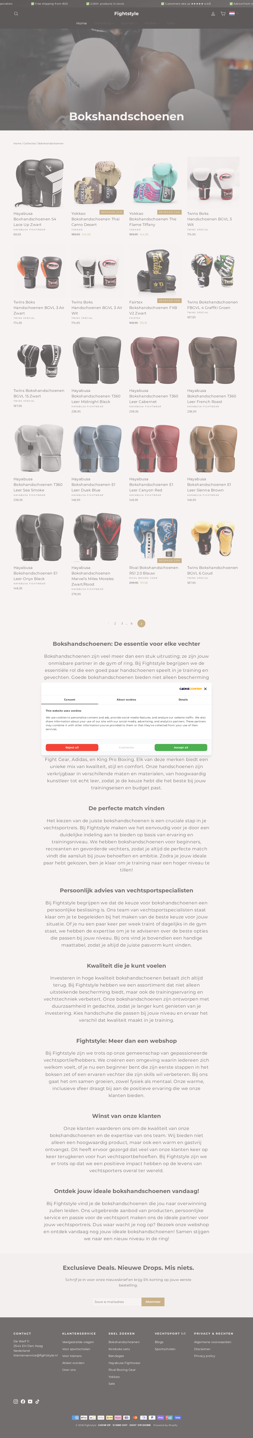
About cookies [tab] (126, 699)
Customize (126, 747)
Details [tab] (183, 699)
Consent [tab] (69, 699)
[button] (205, 689)
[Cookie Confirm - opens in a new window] (190, 689)
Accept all (181, 747)
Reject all (72, 747)
